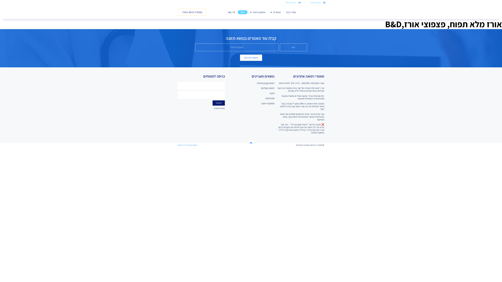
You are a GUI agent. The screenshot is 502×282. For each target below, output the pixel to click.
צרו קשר (231, 12)
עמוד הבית (291, 12)
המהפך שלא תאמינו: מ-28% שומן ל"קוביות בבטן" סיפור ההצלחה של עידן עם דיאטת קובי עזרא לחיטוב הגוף (302, 106)
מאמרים (277, 12)
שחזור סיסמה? (219, 108)
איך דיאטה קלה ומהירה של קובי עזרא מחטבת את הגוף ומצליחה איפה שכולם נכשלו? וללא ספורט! (301, 89)
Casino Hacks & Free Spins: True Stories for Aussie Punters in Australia (302, 97)
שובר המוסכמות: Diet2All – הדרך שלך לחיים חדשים (301, 83)
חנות (242, 12)
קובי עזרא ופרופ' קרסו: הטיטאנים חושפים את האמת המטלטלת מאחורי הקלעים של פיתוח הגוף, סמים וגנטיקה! (302, 117)
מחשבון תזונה (259, 12)
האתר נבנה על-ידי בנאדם (187, 145)
